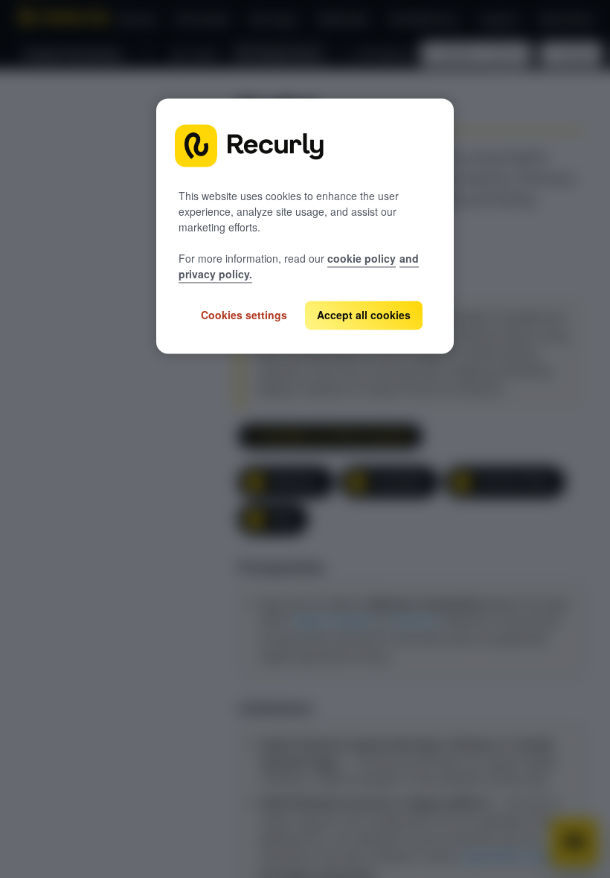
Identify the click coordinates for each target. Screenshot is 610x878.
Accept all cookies (364, 314)
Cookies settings (244, 314)
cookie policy (361, 258)
